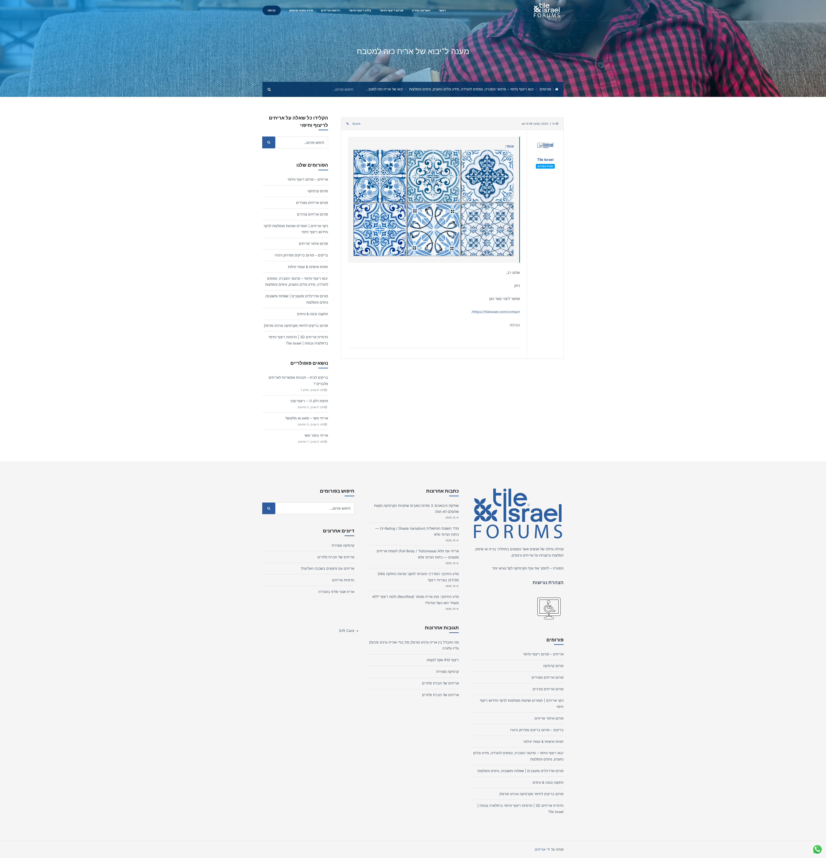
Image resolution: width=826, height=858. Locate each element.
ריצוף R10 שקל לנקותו (443, 660)
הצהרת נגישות (548, 582)
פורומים (545, 89)
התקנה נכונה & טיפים (312, 314)
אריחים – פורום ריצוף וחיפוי (308, 179)
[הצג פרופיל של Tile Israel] (545, 147)
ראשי (442, 10)
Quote (356, 123)
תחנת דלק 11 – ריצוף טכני (309, 401)
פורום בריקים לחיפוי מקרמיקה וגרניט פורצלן (296, 325)
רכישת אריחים (330, 10)
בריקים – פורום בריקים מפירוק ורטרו (301, 255)
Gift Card (346, 630)
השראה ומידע (421, 10)
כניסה (272, 10)
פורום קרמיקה (318, 191)
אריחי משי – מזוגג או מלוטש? (306, 418)
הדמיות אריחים (343, 580)
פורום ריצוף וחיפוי (391, 10)
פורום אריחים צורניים (312, 214)
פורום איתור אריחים (313, 243)
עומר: (509, 146)
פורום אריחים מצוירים (312, 202)
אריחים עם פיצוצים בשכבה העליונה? (327, 568)
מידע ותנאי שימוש (301, 10)
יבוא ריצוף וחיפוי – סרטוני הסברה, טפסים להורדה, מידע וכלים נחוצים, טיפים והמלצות (471, 89)
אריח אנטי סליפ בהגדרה (336, 592)
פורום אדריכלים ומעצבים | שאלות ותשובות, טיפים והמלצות (521, 771)
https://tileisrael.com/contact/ (496, 312)
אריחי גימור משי (316, 435)
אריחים (528, 555)
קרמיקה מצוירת (447, 671)
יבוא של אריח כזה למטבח (384, 89)
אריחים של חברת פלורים (440, 683)
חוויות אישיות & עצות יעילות (308, 267)
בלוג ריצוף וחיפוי (360, 10)
